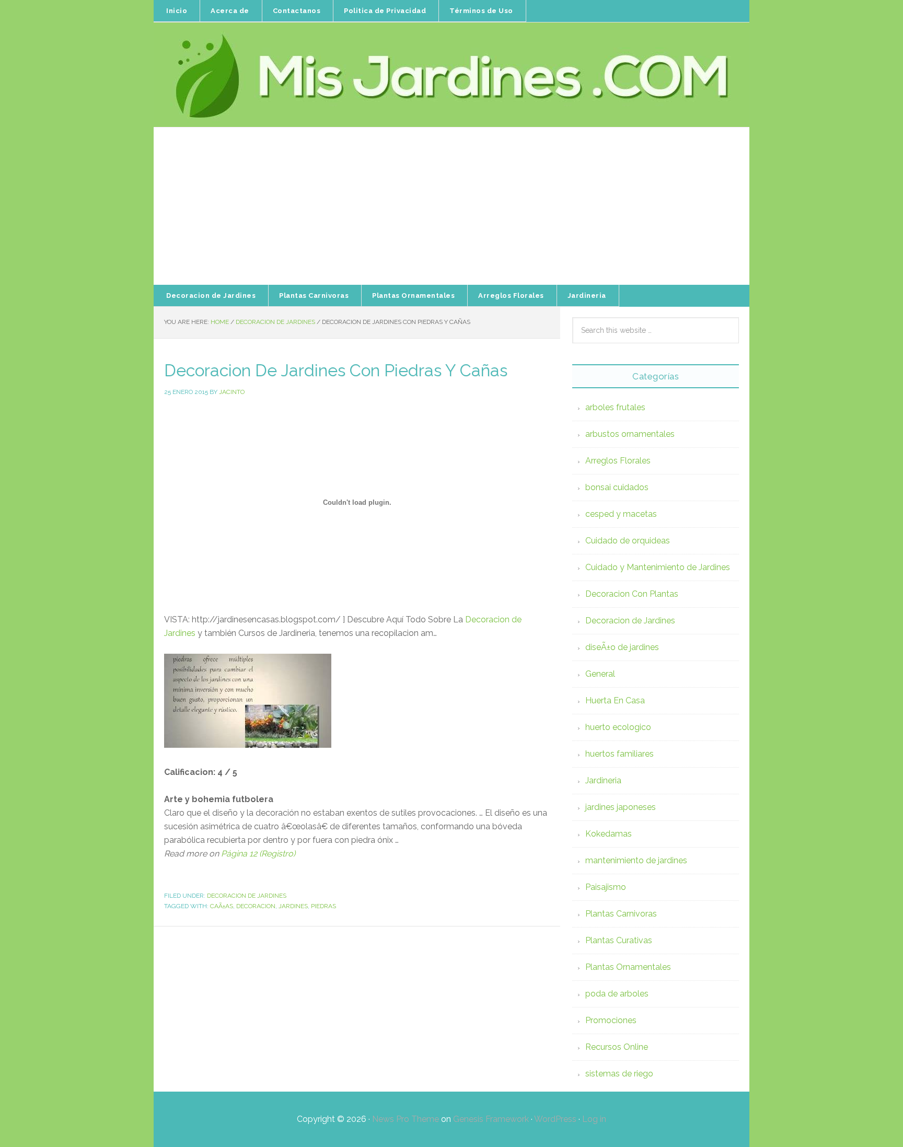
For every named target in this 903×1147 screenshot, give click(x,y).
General (600, 674)
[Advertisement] (451, 206)
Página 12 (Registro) (258, 854)
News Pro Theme (405, 1119)
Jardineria (603, 780)
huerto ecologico (618, 727)
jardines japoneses (620, 807)
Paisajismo (605, 887)
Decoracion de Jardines (246, 895)
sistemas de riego (619, 1074)
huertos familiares (619, 754)
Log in (594, 1119)
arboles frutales (615, 407)
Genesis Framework (491, 1119)
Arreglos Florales (618, 461)
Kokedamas (608, 834)
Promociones (610, 1020)
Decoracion (255, 906)
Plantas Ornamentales (628, 967)
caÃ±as (221, 906)
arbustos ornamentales (630, 434)
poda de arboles (617, 994)
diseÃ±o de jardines (622, 647)
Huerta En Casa (615, 700)
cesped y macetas (621, 514)
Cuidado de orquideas (627, 541)
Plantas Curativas (618, 940)
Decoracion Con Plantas (631, 594)
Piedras (323, 906)
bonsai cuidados (617, 487)
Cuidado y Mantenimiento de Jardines (657, 567)
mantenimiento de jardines (636, 860)
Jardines (293, 906)
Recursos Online (616, 1047)
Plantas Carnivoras (621, 914)
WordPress (555, 1119)
